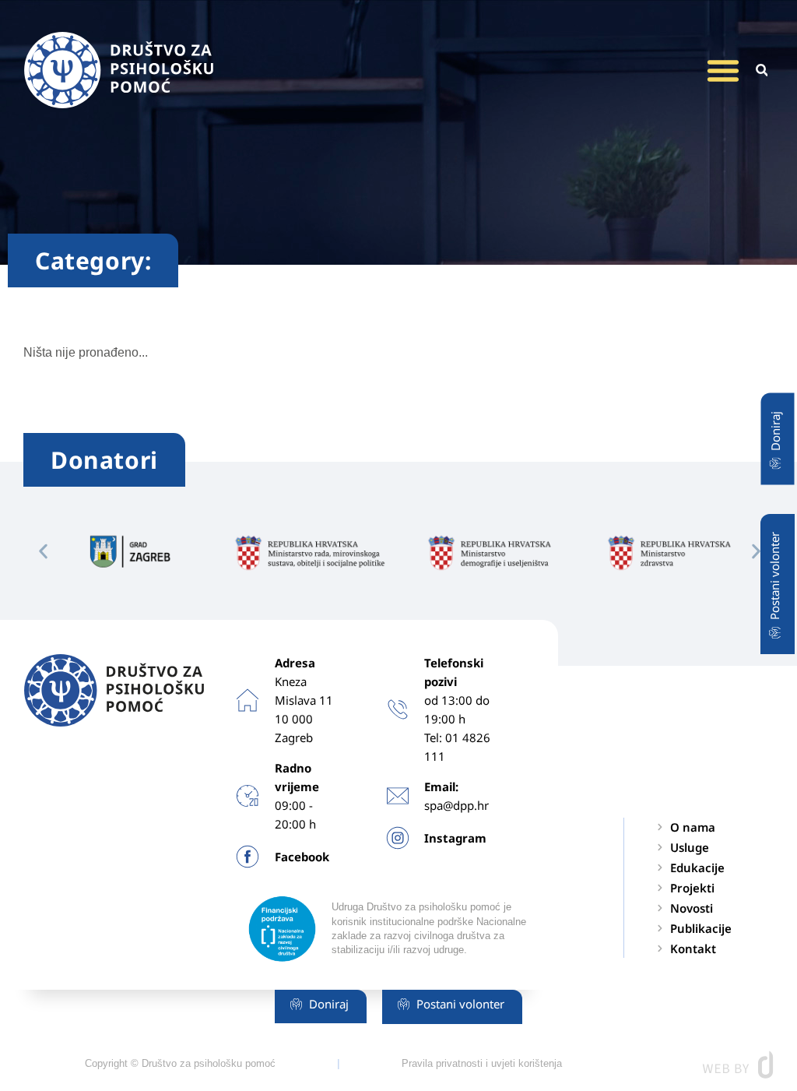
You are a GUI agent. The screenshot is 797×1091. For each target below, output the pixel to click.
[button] (723, 70)
